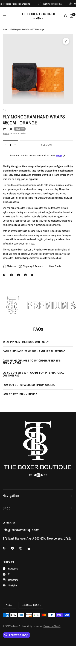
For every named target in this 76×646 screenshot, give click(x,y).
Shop (7, 508)
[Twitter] (15, 548)
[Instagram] (23, 548)
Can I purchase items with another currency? (34, 351)
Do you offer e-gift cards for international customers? (33, 374)
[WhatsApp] (26, 275)
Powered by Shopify (51, 626)
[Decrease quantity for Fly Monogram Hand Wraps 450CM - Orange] (5, 145)
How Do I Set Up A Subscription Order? (29, 385)
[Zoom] (66, 41)
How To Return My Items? (20, 394)
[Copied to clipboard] (33, 275)
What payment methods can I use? (26, 342)
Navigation (11, 495)
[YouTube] (31, 549)
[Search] (66, 16)
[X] (12, 275)
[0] (71, 16)
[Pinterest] (19, 275)
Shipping (6, 133)
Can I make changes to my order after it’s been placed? (32, 362)
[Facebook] (5, 275)
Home (5, 29)
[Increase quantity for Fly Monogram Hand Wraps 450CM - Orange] (15, 145)
